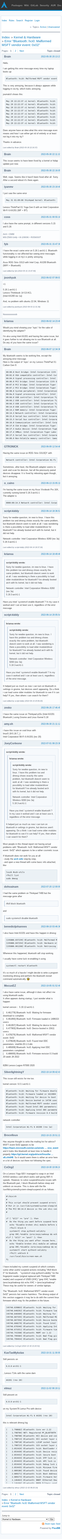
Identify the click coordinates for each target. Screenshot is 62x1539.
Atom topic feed (52, 1524)
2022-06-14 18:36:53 (51, 511)
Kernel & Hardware (27, 37)
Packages (17, 5)
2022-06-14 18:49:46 (51, 554)
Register (29, 20)
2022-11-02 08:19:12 (50, 1388)
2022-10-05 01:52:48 (51, 985)
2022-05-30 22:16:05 (51, 170)
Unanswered (54, 27)
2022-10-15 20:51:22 (51, 1135)
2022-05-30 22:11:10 (50, 154)
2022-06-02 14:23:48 (51, 321)
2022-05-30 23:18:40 (51, 187)
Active (43, 27)
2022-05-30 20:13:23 (51, 56)
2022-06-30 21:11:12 (50, 724)
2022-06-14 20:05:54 (51, 615)
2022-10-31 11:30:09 (50, 1352)
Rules (11, 20)
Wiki (26, 5)
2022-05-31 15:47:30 (51, 244)
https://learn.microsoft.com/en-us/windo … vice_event (30, 1148)
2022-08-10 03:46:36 (51, 926)
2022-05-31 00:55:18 (51, 217)
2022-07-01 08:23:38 (51, 743)
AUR (53, 5)
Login (37, 20)
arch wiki (18, 859)
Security (44, 5)
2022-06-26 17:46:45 (51, 707)
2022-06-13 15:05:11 (50, 483)
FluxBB (56, 1528)
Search (19, 20)
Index (4, 20)
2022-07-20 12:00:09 (51, 886)
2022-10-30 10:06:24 (51, 1167)
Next (22, 51)
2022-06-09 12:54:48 (51, 446)
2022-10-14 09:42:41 (51, 1072)
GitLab (34, 5)
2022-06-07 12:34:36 (51, 349)
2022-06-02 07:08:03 (51, 277)
